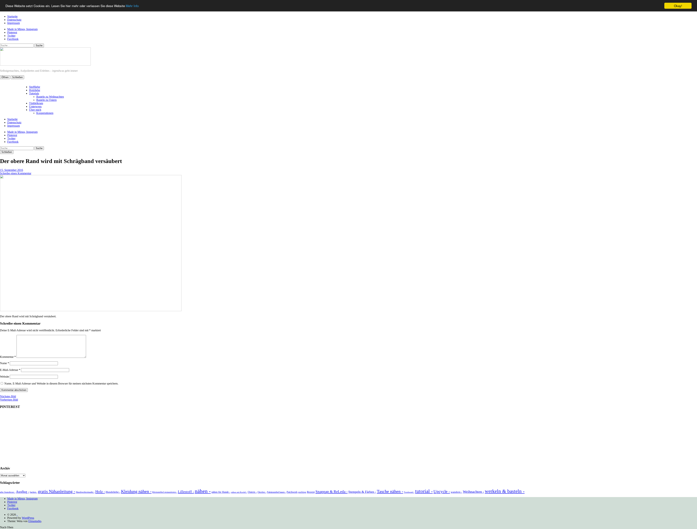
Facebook (13, 38)
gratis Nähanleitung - (56, 491)
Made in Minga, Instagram (22, 29)
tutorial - (424, 491)
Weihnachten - (473, 492)
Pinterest (12, 32)
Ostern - (252, 492)
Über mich (35, 109)
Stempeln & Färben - (362, 492)
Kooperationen (44, 113)
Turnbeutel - (409, 492)
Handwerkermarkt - (85, 492)
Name (4, 363)
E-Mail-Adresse (10, 369)
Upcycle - (441, 491)
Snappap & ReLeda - (331, 491)
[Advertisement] (348, 437)
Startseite (12, 16)
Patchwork (292, 492)
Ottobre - (262, 492)
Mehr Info (132, 6)
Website (4, 376)
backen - (33, 492)
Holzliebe (34, 90)
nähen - (203, 491)
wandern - (456, 492)
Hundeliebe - (113, 492)
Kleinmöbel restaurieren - (164, 492)
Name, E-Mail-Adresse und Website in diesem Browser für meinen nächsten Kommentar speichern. (61, 383)
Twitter (11, 35)
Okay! (678, 5)
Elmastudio (34, 521)
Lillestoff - (186, 492)
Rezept (311, 492)
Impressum (13, 23)
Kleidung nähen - (136, 491)
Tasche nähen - (390, 491)
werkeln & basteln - (505, 491)
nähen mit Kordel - (239, 492)
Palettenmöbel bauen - (276, 492)
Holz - (100, 491)
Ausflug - (22, 492)
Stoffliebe (34, 86)
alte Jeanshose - (7, 492)
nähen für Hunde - (220, 492)
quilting (302, 492)
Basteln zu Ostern (46, 99)
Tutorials (34, 93)
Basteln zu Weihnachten (50, 96)
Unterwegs (35, 106)
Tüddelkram (36, 103)
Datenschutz (14, 19)
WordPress (28, 517)
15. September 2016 (11, 170)
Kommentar (8, 356)
